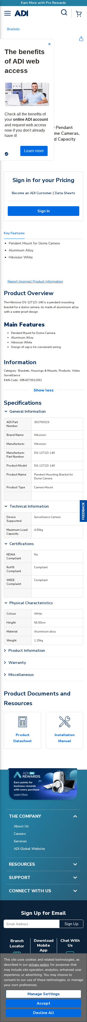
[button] (83, 511)
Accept (43, 1003)
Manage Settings (44, 994)
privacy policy (39, 964)
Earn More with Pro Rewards (43, 2)
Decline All (43, 1012)
